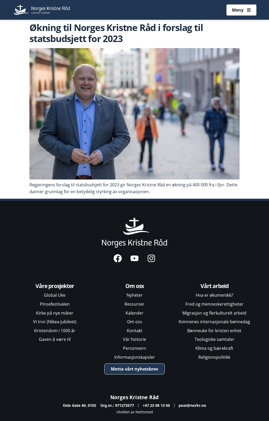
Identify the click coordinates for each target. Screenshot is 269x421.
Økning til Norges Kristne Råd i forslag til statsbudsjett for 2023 (116, 33)
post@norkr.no (192, 405)
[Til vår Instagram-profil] (151, 258)
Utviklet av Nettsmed (134, 411)
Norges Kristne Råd (134, 397)
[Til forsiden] (42, 10)
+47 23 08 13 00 (156, 405)
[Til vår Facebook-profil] (117, 258)
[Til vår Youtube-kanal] (134, 258)
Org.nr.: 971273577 (117, 405)
